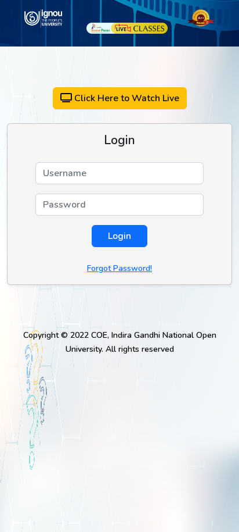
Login (119, 236)
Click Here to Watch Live (125, 98)
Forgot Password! (119, 268)
